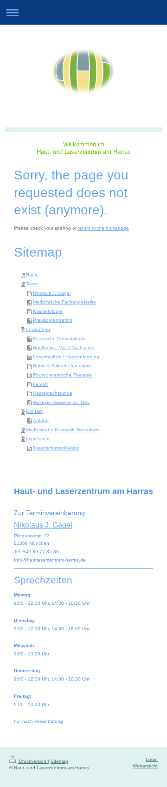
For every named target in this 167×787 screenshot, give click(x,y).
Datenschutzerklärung (56, 447)
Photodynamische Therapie (62, 374)
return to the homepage (103, 228)
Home (32, 274)
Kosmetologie (47, 311)
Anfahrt (41, 420)
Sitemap (59, 761)
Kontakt (34, 411)
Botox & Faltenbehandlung (62, 365)
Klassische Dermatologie (59, 338)
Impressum (37, 438)
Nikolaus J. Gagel (52, 293)
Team (32, 283)
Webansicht (145, 765)
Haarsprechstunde (52, 393)
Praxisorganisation (52, 320)
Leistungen (38, 329)
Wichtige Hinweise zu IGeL (61, 402)
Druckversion (33, 761)
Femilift (40, 384)
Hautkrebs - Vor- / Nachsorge (64, 347)
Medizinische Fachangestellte (64, 301)
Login (152, 759)
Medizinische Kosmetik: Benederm (62, 429)
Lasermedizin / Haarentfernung (66, 356)
